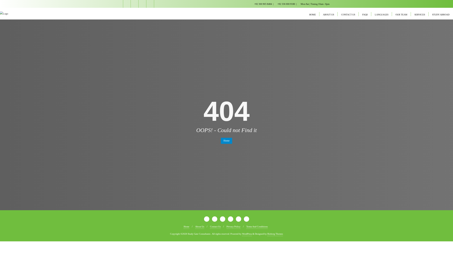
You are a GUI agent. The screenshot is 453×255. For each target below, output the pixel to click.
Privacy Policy (233, 226)
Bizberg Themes (275, 234)
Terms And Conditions (257, 226)
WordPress (247, 234)
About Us (199, 226)
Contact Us (215, 226)
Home (226, 140)
